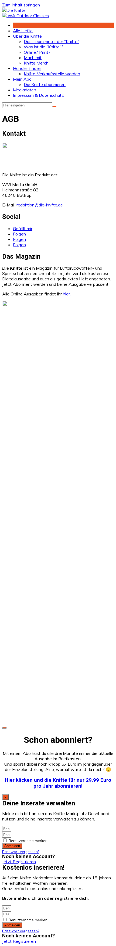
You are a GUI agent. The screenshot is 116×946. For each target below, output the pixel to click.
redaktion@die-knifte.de (39, 205)
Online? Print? (37, 52)
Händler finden (27, 68)
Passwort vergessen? (20, 851)
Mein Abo (22, 79)
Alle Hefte (23, 30)
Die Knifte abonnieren (45, 84)
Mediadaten (24, 89)
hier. (67, 294)
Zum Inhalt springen (21, 5)
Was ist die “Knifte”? (43, 46)
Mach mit (33, 57)
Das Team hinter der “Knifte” (51, 41)
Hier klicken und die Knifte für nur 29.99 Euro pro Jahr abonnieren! (58, 783)
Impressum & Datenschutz (38, 95)
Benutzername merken (27, 840)
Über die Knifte (27, 36)
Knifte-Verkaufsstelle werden (52, 73)
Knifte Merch (36, 63)
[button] (19, 861)
